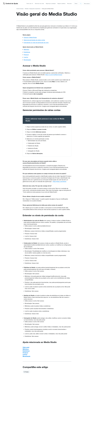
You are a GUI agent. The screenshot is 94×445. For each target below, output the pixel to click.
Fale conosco (87, 3)
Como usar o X (30, 3)
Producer (26, 54)
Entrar (76, 3)
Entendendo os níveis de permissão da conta (36, 42)
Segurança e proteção (51, 3)
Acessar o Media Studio (30, 37)
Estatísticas (27, 52)
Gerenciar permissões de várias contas (34, 40)
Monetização (27, 60)
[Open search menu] (80, 3)
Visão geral (26, 347)
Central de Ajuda (19, 8)
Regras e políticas (61, 3)
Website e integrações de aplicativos (32, 8)
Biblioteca (26, 49)
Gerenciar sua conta (39, 3)
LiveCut (26, 57)
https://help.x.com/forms (59, 181)
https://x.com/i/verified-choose (53, 74)
